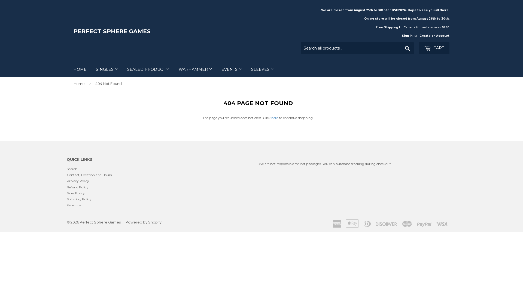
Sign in (407, 36)
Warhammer (194, 69)
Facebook (74, 205)
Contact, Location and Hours (89, 175)
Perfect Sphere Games (112, 31)
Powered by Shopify (144, 222)
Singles (105, 69)
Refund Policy (78, 187)
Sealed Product (146, 69)
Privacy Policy (78, 181)
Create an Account (434, 36)
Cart (438, 47)
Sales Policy (76, 193)
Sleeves (260, 69)
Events (230, 69)
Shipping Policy (79, 199)
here (274, 118)
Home (80, 69)
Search (72, 169)
